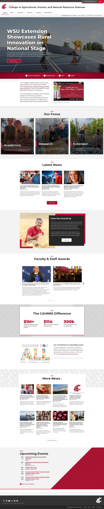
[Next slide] (83, 283)
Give (100, 1)
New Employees (81, 15)
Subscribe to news (52, 440)
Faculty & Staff (90, 15)
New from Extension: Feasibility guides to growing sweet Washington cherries (60, 423)
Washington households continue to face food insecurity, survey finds (75, 397)
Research (29, 12)
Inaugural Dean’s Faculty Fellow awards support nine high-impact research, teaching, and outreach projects (43, 425)
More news (52, 202)
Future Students (73, 15)
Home (5, 12)
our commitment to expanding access (67, 354)
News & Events (48, 12)
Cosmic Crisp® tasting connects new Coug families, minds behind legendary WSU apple (29, 187)
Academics (20, 12)
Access (84, 507)
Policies (89, 507)
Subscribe (66, 240)
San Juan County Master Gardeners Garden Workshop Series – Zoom (37, 472)
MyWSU (93, 507)
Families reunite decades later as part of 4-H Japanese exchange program (27, 397)
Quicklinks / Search (89, 1)
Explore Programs (33, 75)
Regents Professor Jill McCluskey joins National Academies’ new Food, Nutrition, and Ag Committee (73, 187)
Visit (62, 75)
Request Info (50, 75)
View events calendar (28, 484)
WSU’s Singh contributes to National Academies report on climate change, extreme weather (76, 424)
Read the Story (13, 60)
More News (51, 378)
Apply (72, 75)
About (11, 12)
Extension (38, 12)
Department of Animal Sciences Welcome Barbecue (37, 463)
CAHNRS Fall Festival (31, 467)
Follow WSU (99, 507)
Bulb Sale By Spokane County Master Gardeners (35, 457)
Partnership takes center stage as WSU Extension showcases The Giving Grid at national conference (27, 424)
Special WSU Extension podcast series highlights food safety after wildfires (42, 397)
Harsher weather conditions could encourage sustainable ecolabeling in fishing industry (51, 187)
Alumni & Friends (98, 15)
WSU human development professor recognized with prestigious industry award (35, 284)
